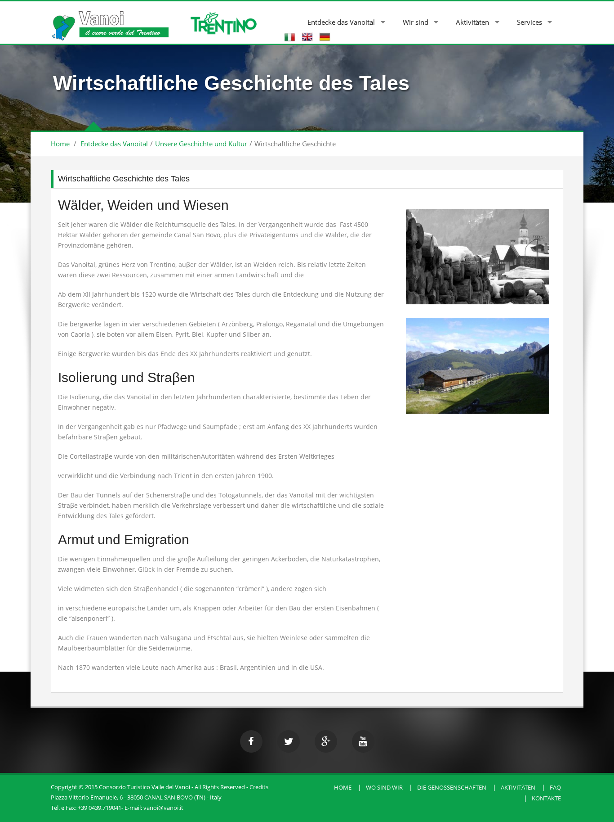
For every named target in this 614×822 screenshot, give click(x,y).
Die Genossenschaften (451, 787)
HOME (342, 787)
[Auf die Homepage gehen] (110, 21)
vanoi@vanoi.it (163, 808)
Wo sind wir (384, 787)
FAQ (555, 787)
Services (529, 22)
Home (60, 143)
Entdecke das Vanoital (341, 22)
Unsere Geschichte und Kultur (201, 143)
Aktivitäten (472, 22)
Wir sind (415, 22)
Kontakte (546, 798)
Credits (258, 787)
